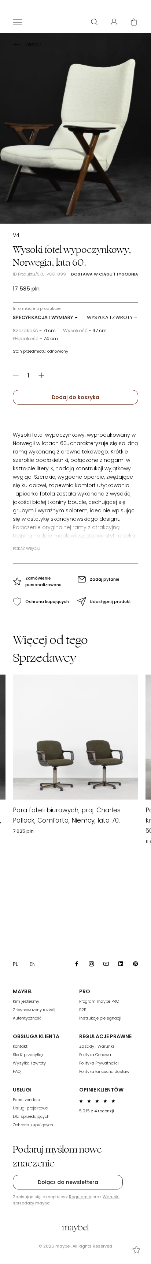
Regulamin (80, 1197)
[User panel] (114, 22)
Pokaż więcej (26, 548)
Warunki (111, 1197)
